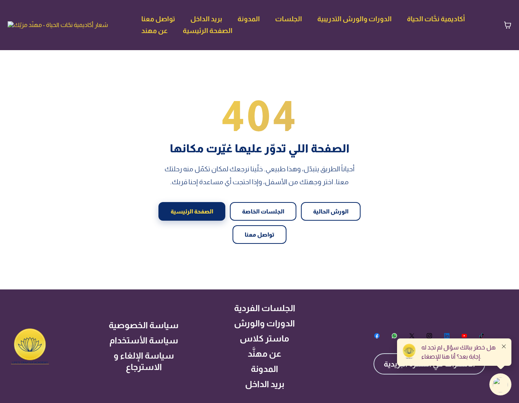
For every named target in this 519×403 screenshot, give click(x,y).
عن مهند (154, 31)
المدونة (248, 19)
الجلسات (288, 19)
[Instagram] (429, 336)
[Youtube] (464, 336)
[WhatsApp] (394, 336)
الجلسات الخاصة (263, 211)
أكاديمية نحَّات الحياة (436, 19)
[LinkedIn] (447, 336)
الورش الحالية (330, 211)
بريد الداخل (206, 19)
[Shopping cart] (507, 25)
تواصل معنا (158, 19)
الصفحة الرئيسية (208, 31)
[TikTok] (482, 336)
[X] (412, 336)
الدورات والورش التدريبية (354, 19)
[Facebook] (377, 336)
